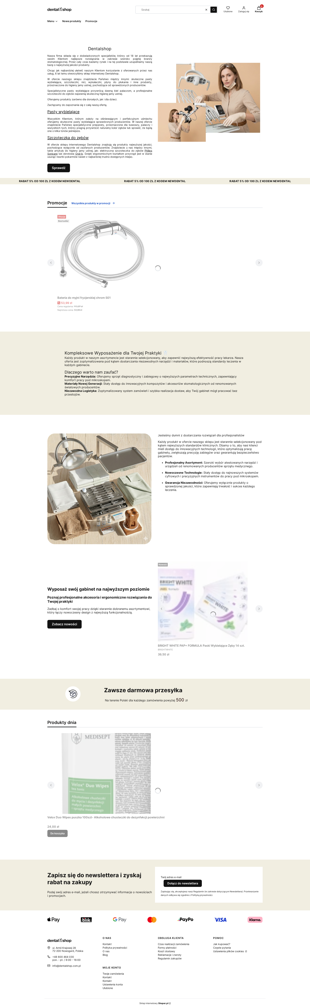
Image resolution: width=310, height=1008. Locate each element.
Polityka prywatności (115, 947)
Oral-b (79, 153)
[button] (213, 10)
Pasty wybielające (63, 111)
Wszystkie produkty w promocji (90, 203)
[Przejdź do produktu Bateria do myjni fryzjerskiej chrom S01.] (102, 254)
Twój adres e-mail (171, 877)
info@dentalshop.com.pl (66, 965)
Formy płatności (167, 947)
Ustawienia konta (113, 984)
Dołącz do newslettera (182, 883)
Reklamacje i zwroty (169, 954)
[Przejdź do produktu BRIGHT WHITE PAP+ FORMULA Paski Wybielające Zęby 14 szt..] (203, 601)
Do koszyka (57, 833)
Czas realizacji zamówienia (173, 944)
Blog (105, 954)
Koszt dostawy (166, 951)
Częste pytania (222, 947)
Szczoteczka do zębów (68, 137)
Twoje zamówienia (113, 973)
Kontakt (107, 944)
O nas (106, 951)
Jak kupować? (221, 944)
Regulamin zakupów (170, 958)
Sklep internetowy (153, 1003)
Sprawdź (58, 168)
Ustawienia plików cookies (229, 951)
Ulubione (108, 988)
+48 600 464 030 (63, 956)
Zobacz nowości (64, 624)
